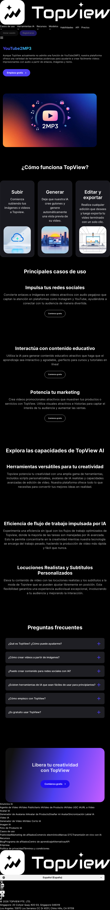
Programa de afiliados (17, 841)
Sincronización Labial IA (81, 814)
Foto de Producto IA (11, 827)
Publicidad (5, 834)
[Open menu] (1, 37)
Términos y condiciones (36, 848)
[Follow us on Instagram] (55, 889)
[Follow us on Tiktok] (55, 898)
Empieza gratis (15, 72)
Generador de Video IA (12, 821)
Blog (2, 841)
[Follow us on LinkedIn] (55, 885)
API (77, 27)
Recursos (42, 26)
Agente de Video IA (10, 807)
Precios (85, 27)
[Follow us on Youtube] (55, 892)
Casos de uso (7, 26)
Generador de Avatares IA (14, 814)
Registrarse (28, 33)
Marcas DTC (65, 834)
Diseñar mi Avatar (58, 814)
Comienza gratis (55, 313)
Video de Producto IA (54, 807)
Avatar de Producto (38, 814)
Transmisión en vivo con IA (87, 834)
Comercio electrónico (47, 834)
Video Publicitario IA (32, 807)
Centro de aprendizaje (41, 841)
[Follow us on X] (55, 882)
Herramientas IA (25, 26)
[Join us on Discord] (55, 895)
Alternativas (59, 841)
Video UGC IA (73, 807)
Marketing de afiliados (23, 834)
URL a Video (88, 807)
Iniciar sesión (9, 33)
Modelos (53, 26)
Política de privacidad (12, 848)
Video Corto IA (33, 821)
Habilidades (66, 27)
